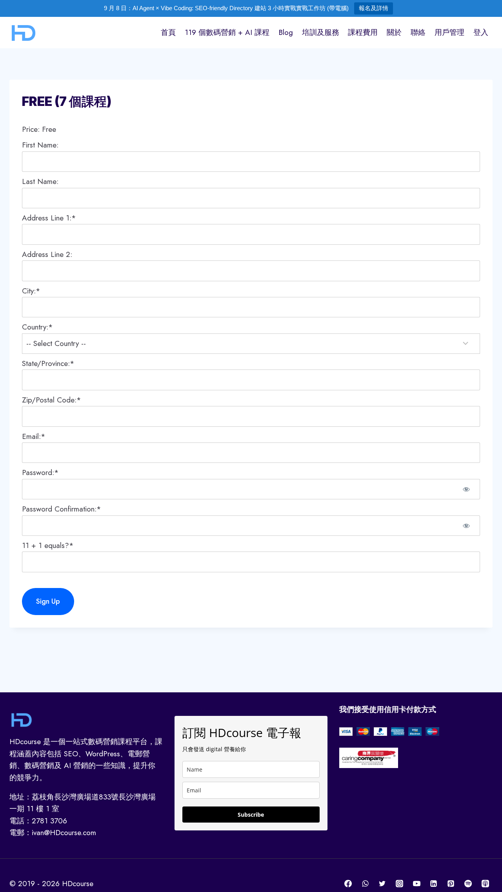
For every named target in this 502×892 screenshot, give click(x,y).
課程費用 (363, 32)
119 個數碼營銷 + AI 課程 (227, 32)
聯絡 (418, 32)
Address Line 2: (47, 254)
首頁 (168, 32)
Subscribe (251, 814)
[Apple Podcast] (485, 883)
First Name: (40, 145)
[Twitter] (382, 883)
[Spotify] (467, 883)
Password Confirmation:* (61, 509)
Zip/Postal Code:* (51, 400)
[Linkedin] (433, 883)
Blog (285, 32)
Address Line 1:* (49, 218)
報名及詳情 (373, 8)
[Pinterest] (451, 883)
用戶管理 (449, 32)
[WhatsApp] (365, 883)
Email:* (33, 436)
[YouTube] (416, 883)
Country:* (37, 327)
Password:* (40, 472)
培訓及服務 (320, 32)
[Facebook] (348, 883)
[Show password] (466, 489)
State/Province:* (48, 363)
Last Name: (40, 181)
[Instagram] (399, 883)
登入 (480, 32)
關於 (394, 32)
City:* (31, 291)
